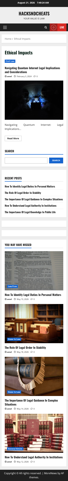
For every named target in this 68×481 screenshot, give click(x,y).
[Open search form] (46, 27)
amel (9, 76)
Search (9, 151)
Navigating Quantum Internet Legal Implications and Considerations (32, 70)
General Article (15, 448)
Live (62, 27)
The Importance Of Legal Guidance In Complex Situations (34, 199)
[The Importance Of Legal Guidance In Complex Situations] (34, 376)
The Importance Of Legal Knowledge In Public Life (30, 212)
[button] (5, 27)
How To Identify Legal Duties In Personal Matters (30, 186)
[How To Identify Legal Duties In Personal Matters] (34, 270)
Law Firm (12, 286)
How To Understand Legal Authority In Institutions (30, 205)
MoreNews (50, 473)
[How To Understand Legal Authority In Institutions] (34, 433)
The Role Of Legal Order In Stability (23, 193)
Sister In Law (14, 339)
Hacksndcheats (34, 13)
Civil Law (10, 61)
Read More (14, 139)
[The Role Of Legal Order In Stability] (34, 323)
